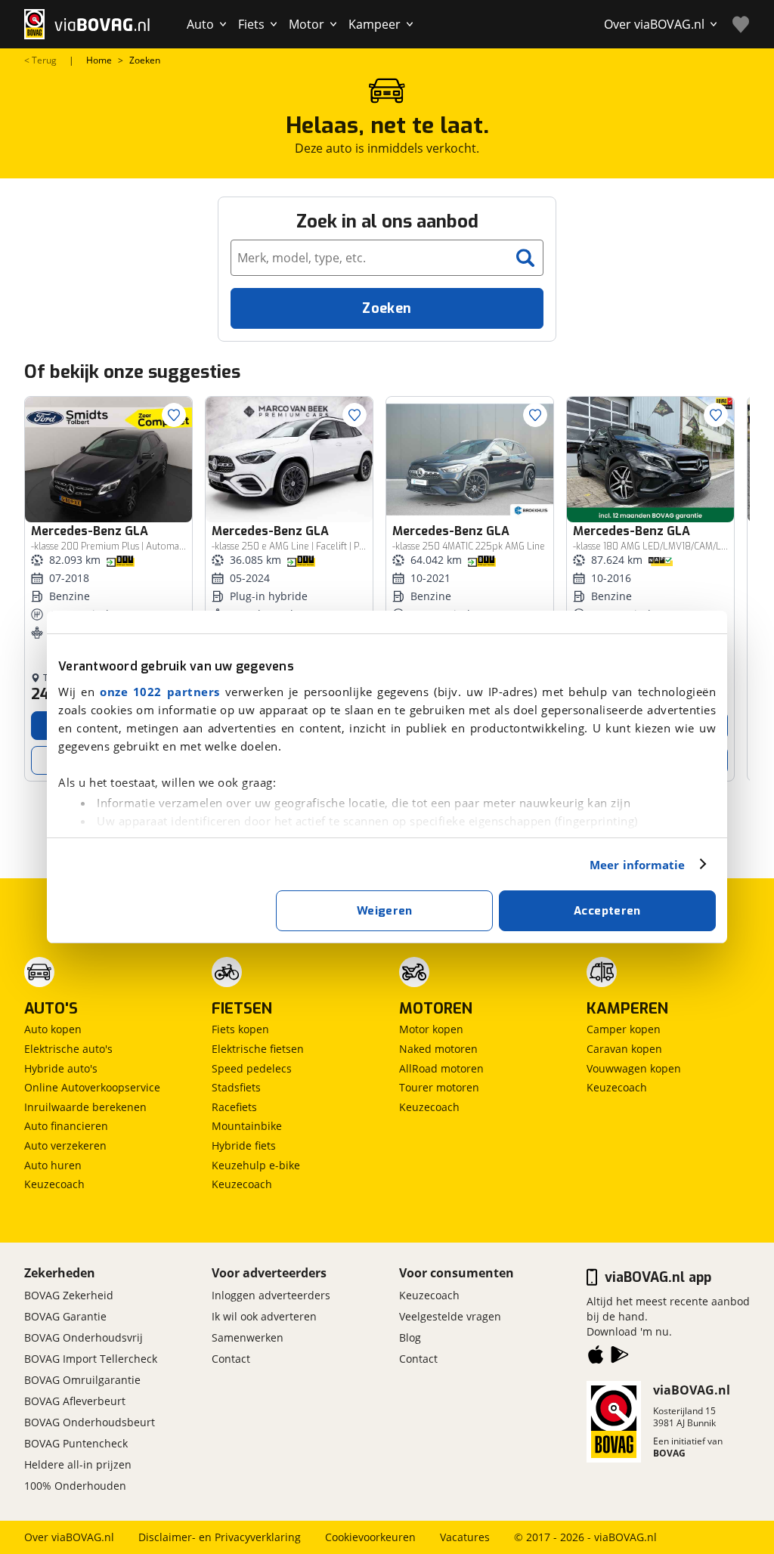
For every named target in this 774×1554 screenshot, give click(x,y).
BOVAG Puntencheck (76, 1443)
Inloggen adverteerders (271, 1295)
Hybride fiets (244, 1145)
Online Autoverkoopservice (92, 1087)
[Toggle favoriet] (174, 415)
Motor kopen (431, 1029)
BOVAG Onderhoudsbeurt (89, 1422)
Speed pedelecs (252, 1068)
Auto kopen (53, 1029)
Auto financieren (66, 1126)
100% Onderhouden (75, 1485)
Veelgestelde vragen (450, 1316)
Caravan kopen (624, 1049)
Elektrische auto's (68, 1049)
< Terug (40, 60)
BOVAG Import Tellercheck (90, 1358)
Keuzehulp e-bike (256, 1165)
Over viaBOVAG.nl (69, 1537)
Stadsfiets (236, 1087)
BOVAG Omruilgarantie (82, 1380)
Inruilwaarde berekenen (85, 1107)
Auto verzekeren (65, 1145)
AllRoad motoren (441, 1068)
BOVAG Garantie (65, 1316)
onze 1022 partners (160, 691)
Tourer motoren (439, 1087)
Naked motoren (438, 1049)
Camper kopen (624, 1029)
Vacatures (465, 1537)
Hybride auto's (61, 1068)
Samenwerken (247, 1337)
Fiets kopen (240, 1029)
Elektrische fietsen (258, 1049)
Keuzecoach (54, 1184)
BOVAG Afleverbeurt (74, 1401)
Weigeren (385, 910)
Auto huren (53, 1165)
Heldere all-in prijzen (78, 1464)
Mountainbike (247, 1126)
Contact (231, 1358)
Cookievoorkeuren (370, 1537)
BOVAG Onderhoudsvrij (83, 1337)
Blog (410, 1337)
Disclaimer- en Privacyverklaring (219, 1537)
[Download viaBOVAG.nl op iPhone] (596, 1357)
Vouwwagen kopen (634, 1068)
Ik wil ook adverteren (264, 1316)
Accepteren (607, 910)
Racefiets (234, 1107)
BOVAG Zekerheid (68, 1295)
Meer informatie (638, 864)
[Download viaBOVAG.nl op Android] (620, 1357)
